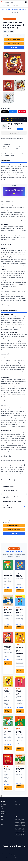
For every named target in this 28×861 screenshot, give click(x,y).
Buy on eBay (14, 47)
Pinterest (23, 111)
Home (3, 9)
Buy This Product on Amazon (14, 39)
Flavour (3, 811)
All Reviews (3, 804)
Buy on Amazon (7, 590)
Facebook (14, 111)
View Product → (7, 587)
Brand (19, 9)
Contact (3, 822)
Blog (2, 819)
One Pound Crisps (9, 2)
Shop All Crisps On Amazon (14, 43)
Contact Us (17, 804)
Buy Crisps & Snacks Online (11, 9)
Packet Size (3, 813)
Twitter (5, 111)
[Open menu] (25, 2)
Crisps (2, 809)
